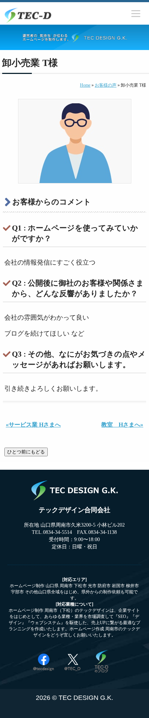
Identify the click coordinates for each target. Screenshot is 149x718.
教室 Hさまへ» (122, 425)
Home (85, 85)
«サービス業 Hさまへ (33, 425)
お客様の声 (105, 85)
